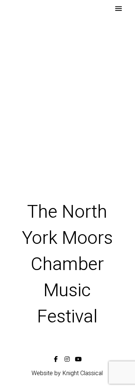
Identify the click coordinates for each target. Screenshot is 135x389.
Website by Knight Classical (67, 373)
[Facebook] (55, 357)
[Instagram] (67, 357)
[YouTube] (78, 357)
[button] (118, 9)
